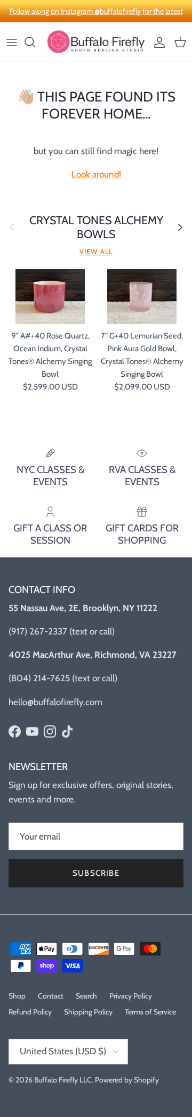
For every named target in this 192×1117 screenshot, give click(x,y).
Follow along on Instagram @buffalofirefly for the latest (96, 11)
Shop (17, 996)
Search (86, 996)
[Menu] (11, 42)
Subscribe (96, 873)
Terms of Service (150, 1012)
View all (95, 252)
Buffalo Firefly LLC (63, 1080)
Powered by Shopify (127, 1080)
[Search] (35, 42)
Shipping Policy (88, 1012)
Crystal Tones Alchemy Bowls (96, 227)
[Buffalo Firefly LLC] (96, 42)
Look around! (96, 174)
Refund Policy (30, 1012)
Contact (50, 996)
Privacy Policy (130, 996)
